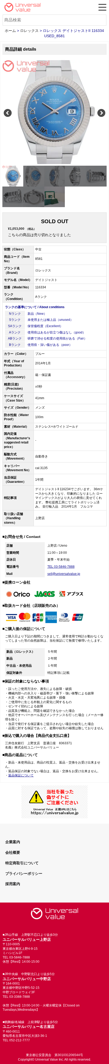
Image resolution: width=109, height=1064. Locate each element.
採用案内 (12, 884)
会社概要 (12, 852)
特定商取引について (22, 863)
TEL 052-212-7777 (16, 1040)
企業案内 (12, 842)
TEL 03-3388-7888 (16, 997)
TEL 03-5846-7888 (61, 567)
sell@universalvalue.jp (63, 574)
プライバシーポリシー (23, 873)
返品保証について (21, 775)
